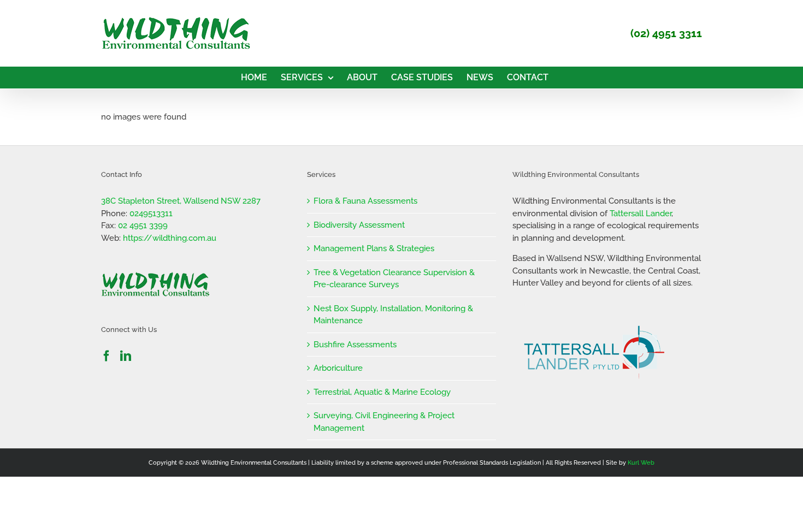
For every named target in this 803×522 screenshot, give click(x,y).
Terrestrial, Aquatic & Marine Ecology (382, 392)
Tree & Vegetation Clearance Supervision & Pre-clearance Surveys (394, 279)
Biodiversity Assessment (359, 225)
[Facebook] (106, 356)
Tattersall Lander (640, 213)
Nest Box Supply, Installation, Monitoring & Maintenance (393, 315)
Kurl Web (641, 462)
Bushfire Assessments (355, 344)
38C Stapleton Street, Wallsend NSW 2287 (181, 201)
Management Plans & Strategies (374, 248)
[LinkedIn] (125, 356)
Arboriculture (338, 368)
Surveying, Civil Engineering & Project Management (384, 422)
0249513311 (151, 213)
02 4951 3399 (143, 225)
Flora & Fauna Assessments (365, 201)
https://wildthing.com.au (169, 238)
